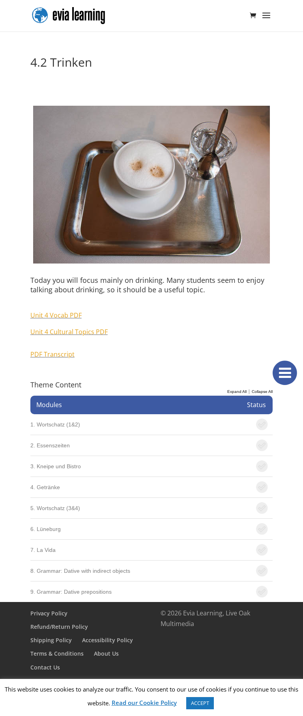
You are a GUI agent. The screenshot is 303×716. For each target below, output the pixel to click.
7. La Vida (43, 550)
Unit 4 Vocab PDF (56, 315)
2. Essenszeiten (50, 445)
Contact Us (45, 667)
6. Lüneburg (45, 529)
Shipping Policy (51, 640)
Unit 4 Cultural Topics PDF (69, 331)
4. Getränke (45, 487)
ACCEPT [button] (200, 703)
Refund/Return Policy (59, 626)
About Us (106, 653)
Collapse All (262, 391)
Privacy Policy (48, 613)
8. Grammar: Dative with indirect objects (80, 571)
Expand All (237, 391)
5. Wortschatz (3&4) (55, 508)
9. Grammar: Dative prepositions (71, 592)
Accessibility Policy (107, 640)
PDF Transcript (52, 354)
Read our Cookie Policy (144, 703)
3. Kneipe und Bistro (55, 466)
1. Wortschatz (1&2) (55, 424)
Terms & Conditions (57, 653)
